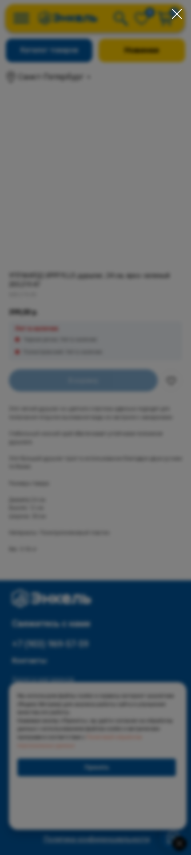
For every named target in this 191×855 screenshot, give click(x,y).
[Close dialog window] (177, 14)
